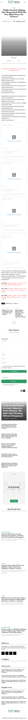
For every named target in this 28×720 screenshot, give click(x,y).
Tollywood (15, 303)
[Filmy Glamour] (14, 324)
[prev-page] (21, 391)
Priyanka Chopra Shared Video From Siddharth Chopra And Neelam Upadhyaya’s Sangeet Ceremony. (9, 426)
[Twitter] (10, 653)
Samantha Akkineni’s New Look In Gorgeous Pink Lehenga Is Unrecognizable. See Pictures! (14, 290)
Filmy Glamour (7, 21)
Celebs (14, 8)
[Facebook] (3, 653)
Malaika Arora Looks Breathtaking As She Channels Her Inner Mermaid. (7, 312)
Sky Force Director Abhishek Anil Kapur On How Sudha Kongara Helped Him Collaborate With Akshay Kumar (9, 445)
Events (3, 563)
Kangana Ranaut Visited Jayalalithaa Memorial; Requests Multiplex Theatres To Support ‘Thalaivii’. (14, 297)
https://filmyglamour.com (14, 332)
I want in (13, 381)
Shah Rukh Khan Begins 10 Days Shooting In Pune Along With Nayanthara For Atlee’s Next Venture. (20, 313)
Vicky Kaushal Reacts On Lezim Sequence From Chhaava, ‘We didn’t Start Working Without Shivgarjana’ (13, 410)
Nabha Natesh (9, 303)
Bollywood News (5, 532)
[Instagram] (6, 653)
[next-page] (24, 391)
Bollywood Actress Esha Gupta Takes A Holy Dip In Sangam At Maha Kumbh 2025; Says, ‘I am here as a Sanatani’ (9, 436)
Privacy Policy (15, 384)
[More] (23, 60)
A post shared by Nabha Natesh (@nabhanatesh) (14, 156)
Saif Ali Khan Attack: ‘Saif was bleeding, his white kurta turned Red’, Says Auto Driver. (9, 455)
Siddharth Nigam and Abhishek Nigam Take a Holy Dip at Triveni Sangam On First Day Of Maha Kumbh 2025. (9, 465)
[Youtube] (14, 653)
